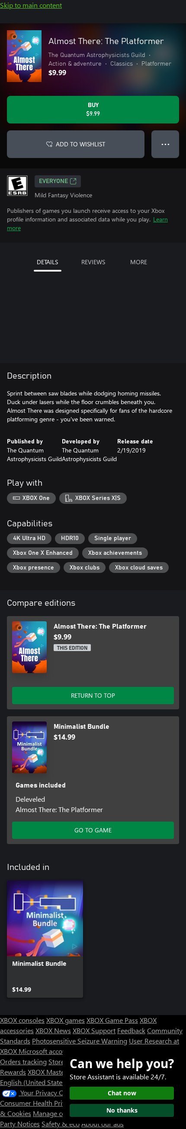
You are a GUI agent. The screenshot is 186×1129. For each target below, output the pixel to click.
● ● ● (165, 144)
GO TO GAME (93, 830)
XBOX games (65, 1020)
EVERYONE (53, 181)
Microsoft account (45, 1051)
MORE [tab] (138, 262)
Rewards (13, 1071)
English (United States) (33, 1082)
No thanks (122, 1110)
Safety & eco (61, 1123)
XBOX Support (94, 1030)
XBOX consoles (22, 1020)
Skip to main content (31, 4)
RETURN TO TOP (93, 695)
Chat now (122, 1093)
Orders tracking (23, 1061)
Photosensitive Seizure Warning (79, 1040)
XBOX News (53, 1030)
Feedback (131, 1030)
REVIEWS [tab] (93, 262)
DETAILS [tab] (47, 262)
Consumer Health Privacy (38, 1102)
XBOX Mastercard (54, 1071)
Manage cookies (57, 1113)
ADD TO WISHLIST (80, 144)
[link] (45, 939)
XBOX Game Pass (112, 1020)
